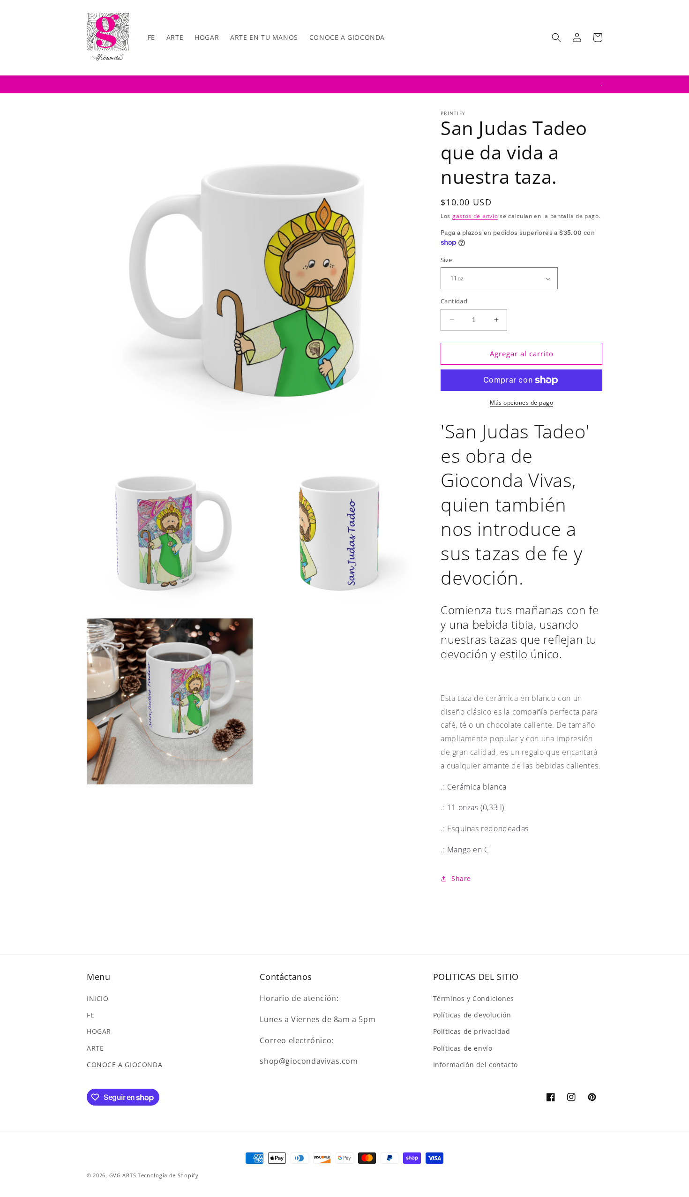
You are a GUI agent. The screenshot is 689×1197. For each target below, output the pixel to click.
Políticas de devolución (472, 1014)
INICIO (98, 998)
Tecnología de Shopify (168, 1175)
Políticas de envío (463, 1048)
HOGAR (99, 1031)
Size (446, 260)
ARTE (95, 1048)
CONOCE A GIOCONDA (124, 1064)
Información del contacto (475, 1064)
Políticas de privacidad (471, 1031)
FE (90, 1014)
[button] (556, 37)
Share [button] (461, 878)
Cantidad (454, 301)
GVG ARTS (123, 1175)
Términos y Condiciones (473, 998)
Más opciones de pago (521, 403)
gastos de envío (475, 216)
